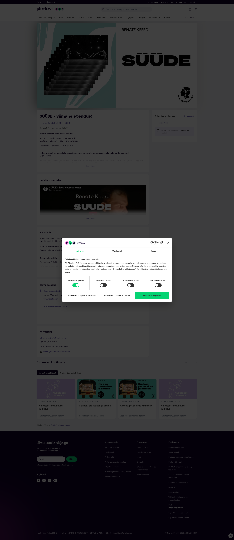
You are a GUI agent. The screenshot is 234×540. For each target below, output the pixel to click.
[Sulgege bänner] (168, 243)
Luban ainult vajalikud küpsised (82, 295)
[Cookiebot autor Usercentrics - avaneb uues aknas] (152, 243)
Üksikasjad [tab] (117, 251)
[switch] (103, 285)
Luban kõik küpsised (152, 295)
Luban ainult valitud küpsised (117, 295)
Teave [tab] (153, 251)
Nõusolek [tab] (80, 251)
